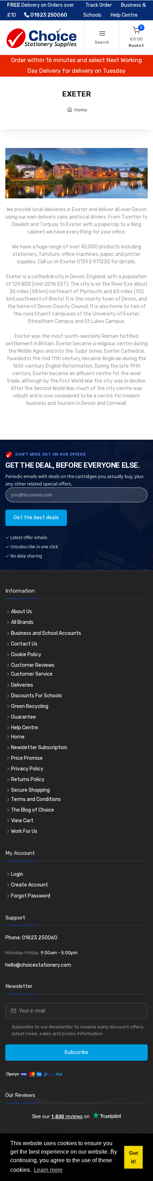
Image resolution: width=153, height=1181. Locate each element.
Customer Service (32, 674)
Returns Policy (27, 779)
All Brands (22, 622)
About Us (21, 612)
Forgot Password (30, 896)
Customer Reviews (32, 665)
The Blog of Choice (32, 810)
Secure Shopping (30, 790)
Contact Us (24, 644)
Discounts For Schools (36, 696)
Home (80, 109)
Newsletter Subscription (39, 748)
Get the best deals (36, 518)
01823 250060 (48, 15)
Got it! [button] (133, 1157)
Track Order (98, 5)
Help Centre (124, 15)
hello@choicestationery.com (38, 965)
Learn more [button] (48, 1170)
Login (17, 874)
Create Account (29, 885)
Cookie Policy (26, 655)
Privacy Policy (27, 769)
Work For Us (24, 831)
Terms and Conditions (36, 799)
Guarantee (23, 717)
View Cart (22, 821)
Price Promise (27, 758)
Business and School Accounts (46, 633)
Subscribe (76, 1052)
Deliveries (22, 685)
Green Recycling (29, 706)
